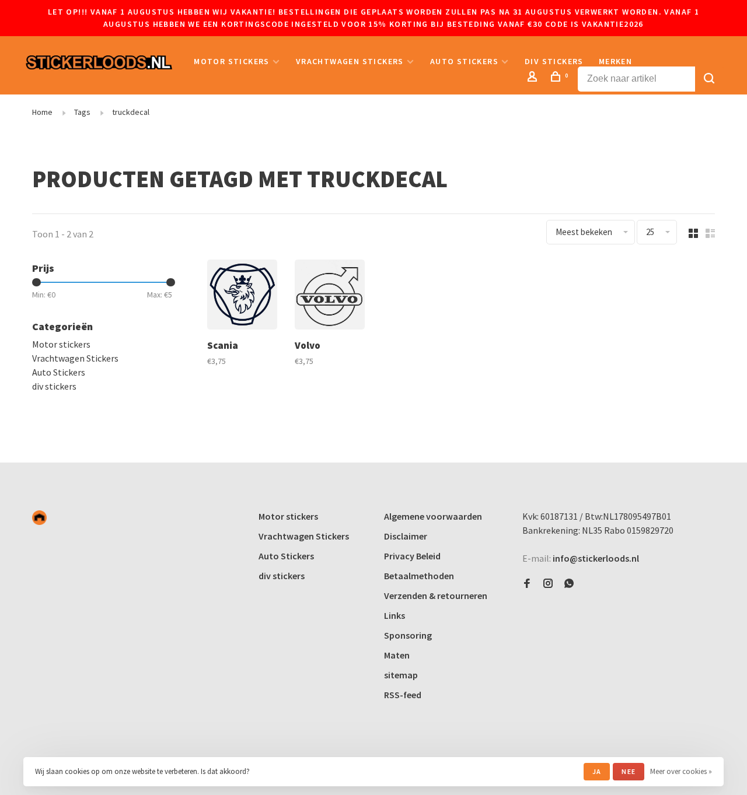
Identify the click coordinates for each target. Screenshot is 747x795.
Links (394, 615)
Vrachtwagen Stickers (350, 61)
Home (42, 112)
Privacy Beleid (412, 556)
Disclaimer (405, 536)
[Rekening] (534, 78)
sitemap (401, 675)
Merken (615, 61)
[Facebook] (527, 584)
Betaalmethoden (419, 576)
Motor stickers (232, 61)
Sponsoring (408, 635)
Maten (397, 655)
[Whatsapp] (569, 584)
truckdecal (130, 112)
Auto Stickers (464, 61)
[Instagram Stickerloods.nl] (548, 584)
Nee (629, 771)
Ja (596, 771)
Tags (82, 112)
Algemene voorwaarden (433, 516)
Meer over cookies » (681, 771)
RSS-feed (402, 695)
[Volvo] (330, 296)
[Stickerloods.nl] (39, 517)
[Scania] (242, 296)
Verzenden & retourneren (435, 595)
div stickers (554, 61)
